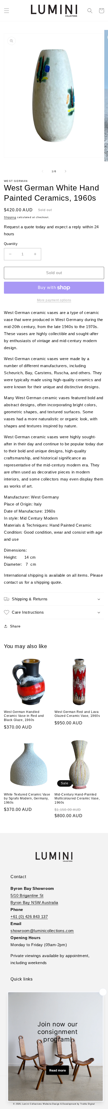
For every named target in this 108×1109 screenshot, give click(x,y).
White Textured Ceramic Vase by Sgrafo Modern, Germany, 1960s (27, 798)
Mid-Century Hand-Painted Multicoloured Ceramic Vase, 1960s (77, 798)
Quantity (11, 244)
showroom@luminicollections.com (42, 930)
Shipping (10, 217)
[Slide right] (65, 171)
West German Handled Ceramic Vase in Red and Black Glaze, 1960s (24, 716)
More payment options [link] (54, 300)
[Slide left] (42, 171)
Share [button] (15, 626)
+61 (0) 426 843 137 (29, 916)
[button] (6, 10)
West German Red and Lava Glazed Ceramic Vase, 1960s (77, 714)
